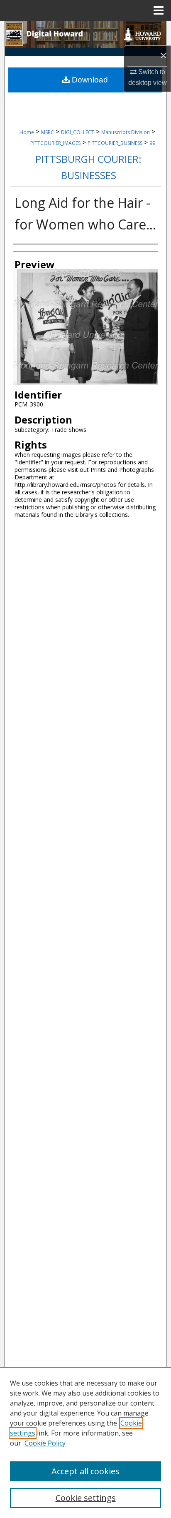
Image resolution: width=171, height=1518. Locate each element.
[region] (85, 1442)
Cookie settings (86, 1497)
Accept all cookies (85, 1471)
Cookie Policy (45, 1443)
